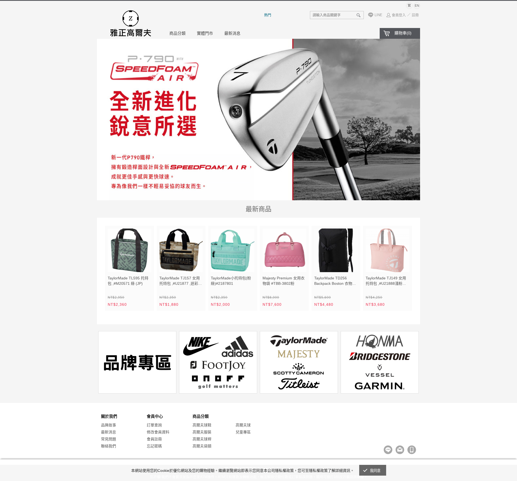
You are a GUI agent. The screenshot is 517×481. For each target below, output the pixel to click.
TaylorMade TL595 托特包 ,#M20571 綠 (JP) (128, 281)
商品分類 (177, 33)
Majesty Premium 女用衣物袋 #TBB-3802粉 (284, 281)
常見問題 (108, 439)
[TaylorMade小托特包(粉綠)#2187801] (232, 250)
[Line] (388, 449)
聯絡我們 (108, 446)
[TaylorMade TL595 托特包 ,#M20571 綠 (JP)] (129, 250)
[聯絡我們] (400, 449)
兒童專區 (243, 432)
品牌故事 (108, 425)
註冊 (415, 15)
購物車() (402, 33)
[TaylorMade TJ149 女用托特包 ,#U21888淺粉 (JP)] (387, 250)
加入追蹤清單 (131, 264)
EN (417, 6)
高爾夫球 (243, 425)
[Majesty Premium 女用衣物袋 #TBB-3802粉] (284, 250)
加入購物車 (144, 264)
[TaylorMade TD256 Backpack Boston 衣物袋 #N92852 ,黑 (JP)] (336, 250)
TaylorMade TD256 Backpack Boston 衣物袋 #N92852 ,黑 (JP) (335, 281)
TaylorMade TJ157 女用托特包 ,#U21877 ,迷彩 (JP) (179, 281)
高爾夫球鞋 (202, 425)
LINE (378, 15)
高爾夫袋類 (202, 446)
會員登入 (399, 15)
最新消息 (232, 33)
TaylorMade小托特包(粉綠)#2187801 (231, 281)
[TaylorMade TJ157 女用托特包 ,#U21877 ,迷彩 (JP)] (181, 250)
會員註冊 (154, 439)
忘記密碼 (154, 446)
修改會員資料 (158, 432)
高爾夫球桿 (202, 439)
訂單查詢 (154, 425)
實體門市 (205, 33)
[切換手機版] (411, 449)
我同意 (375, 471)
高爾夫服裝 (202, 432)
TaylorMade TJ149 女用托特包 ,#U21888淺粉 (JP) (386, 281)
